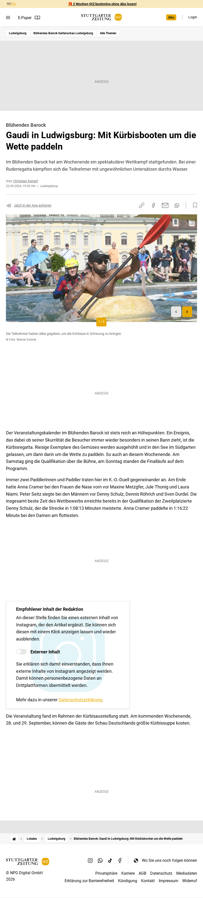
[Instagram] (90, 860)
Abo (171, 17)
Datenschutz (161, 873)
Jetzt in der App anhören (32, 205)
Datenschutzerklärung (80, 699)
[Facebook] (120, 860)
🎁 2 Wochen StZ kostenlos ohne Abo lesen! (102, 4)
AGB (142, 873)
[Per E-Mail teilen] (165, 205)
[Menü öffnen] (8, 18)
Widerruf (189, 880)
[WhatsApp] (100, 860)
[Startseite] (14, 838)
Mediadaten (186, 873)
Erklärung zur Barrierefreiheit (89, 880)
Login (192, 17)
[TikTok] (110, 860)
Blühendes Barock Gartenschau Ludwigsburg (63, 33)
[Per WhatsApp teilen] (177, 205)
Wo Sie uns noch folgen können (169, 860)
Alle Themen (108, 33)
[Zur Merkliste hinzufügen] (193, 205)
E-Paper (24, 17)
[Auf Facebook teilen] (153, 205)
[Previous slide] (176, 311)
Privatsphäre (106, 873)
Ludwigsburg (17, 33)
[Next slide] (187, 311)
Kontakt (148, 880)
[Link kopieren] (142, 205)
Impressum (168, 880)
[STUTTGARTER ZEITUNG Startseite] (101, 17)
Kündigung (127, 880)
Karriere (128, 873)
